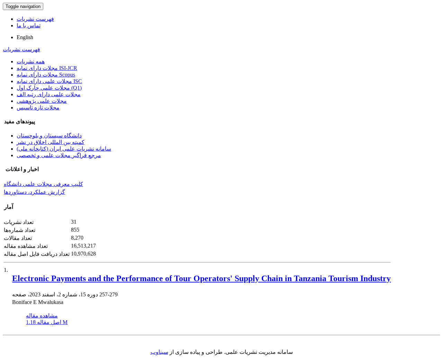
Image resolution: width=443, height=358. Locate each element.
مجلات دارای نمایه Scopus (46, 75)
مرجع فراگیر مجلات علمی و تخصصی (59, 155)
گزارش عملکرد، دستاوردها (34, 192)
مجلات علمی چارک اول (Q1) (49, 88)
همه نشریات (31, 61)
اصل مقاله (46, 322)
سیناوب (159, 352)
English (25, 37)
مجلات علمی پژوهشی (42, 101)
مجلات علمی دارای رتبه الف (49, 94)
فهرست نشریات (35, 19)
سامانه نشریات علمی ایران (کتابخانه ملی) (64, 149)
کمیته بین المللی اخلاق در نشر (50, 142)
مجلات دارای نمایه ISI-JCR (47, 68)
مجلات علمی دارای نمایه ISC (49, 81)
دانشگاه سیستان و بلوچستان (49, 135)
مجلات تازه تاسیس (38, 107)
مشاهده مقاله (42, 316)
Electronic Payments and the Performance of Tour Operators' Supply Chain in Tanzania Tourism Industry (201, 278)
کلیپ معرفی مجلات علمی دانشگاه (43, 184)
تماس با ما (28, 25)
